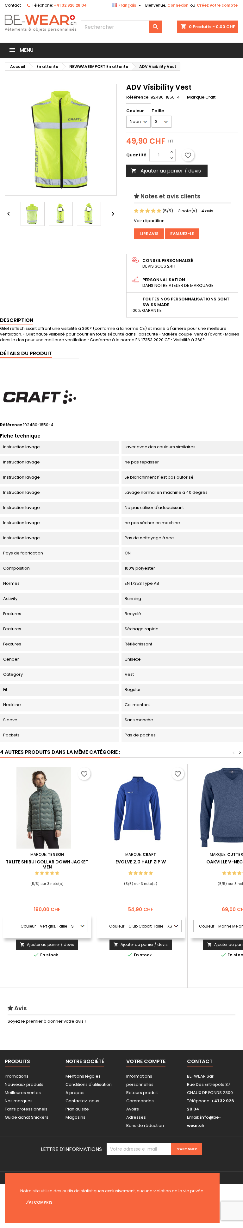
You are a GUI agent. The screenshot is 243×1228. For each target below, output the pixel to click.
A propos (74, 1093)
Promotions (16, 1076)
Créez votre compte (217, 5)
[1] (136, 211)
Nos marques (19, 1101)
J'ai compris (39, 1202)
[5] (159, 211)
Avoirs (132, 1109)
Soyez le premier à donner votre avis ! (47, 1021)
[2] (142, 211)
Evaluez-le (182, 233)
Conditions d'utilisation (88, 1084)
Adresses (136, 1117)
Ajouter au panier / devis (166, 170)
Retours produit (142, 1093)
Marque (195, 97)
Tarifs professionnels (26, 1109)
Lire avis (149, 233)
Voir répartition (149, 221)
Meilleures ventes (23, 1093)
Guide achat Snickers (26, 1117)
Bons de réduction (145, 1125)
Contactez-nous (82, 1101)
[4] (153, 211)
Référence (137, 97)
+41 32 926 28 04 (70, 5)
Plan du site (77, 1109)
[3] (147, 211)
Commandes (140, 1101)
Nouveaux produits (24, 1084)
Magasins (75, 1117)
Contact (13, 5)
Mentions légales (83, 1076)
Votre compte (145, 1061)
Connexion (178, 5)
